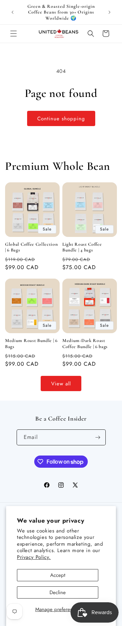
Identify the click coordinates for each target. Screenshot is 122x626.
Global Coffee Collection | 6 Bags (31, 247)
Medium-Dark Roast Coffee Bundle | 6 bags (85, 343)
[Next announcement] (109, 12)
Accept (57, 575)
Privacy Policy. (34, 557)
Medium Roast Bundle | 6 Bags (31, 343)
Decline (57, 592)
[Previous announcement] (12, 12)
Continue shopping (61, 118)
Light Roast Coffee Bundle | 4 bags (82, 247)
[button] (13, 33)
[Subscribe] (97, 437)
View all (61, 383)
